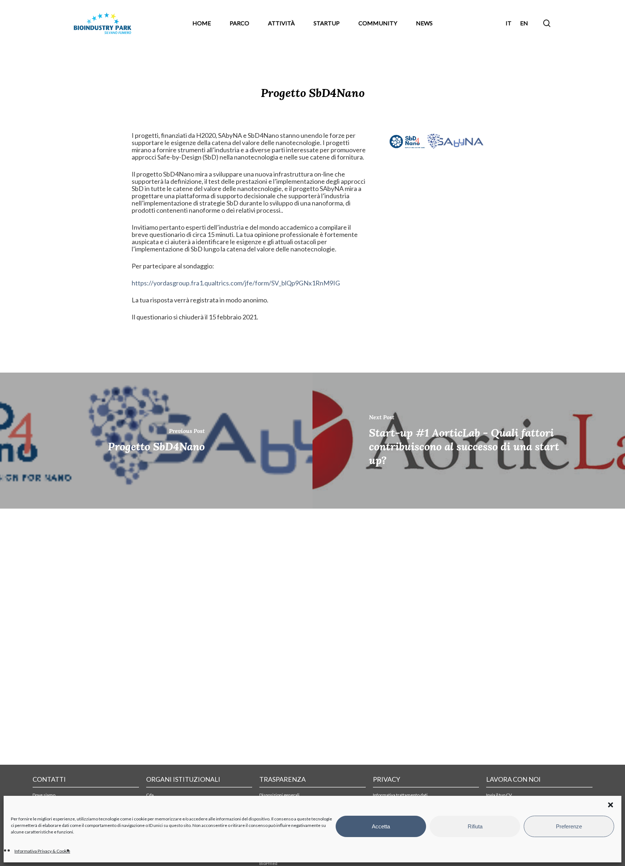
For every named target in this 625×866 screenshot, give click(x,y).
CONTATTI (49, 779)
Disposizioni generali (279, 795)
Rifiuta (475, 826)
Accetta (381, 826)
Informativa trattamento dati (400, 795)
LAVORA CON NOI (513, 779)
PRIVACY (386, 779)
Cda (150, 795)
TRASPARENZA (282, 779)
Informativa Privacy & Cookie (42, 851)
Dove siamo (44, 795)
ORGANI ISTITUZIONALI (183, 779)
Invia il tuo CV (499, 795)
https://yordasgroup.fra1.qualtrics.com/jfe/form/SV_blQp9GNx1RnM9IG (236, 283)
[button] (610, 804)
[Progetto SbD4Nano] (156, 441)
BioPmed (268, 863)
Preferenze (569, 826)
